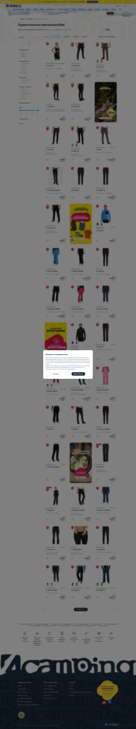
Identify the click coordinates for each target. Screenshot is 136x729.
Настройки (56, 374)
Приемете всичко (78, 374)
